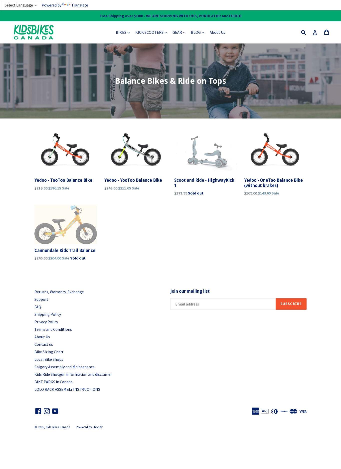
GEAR (180, 32)
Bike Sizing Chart (49, 351)
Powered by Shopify (89, 427)
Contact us (43, 344)
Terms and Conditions (53, 329)
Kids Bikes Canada (58, 427)
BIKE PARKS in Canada (53, 381)
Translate (79, 5)
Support (41, 299)
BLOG (198, 32)
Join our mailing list (190, 291)
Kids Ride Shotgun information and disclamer (73, 374)
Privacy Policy (46, 321)
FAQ (37, 306)
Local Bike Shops (48, 359)
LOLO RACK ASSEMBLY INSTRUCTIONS (67, 389)
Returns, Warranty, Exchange (59, 291)
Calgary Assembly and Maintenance (64, 366)
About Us (217, 32)
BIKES (124, 32)
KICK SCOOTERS (152, 32)
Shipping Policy (47, 314)
